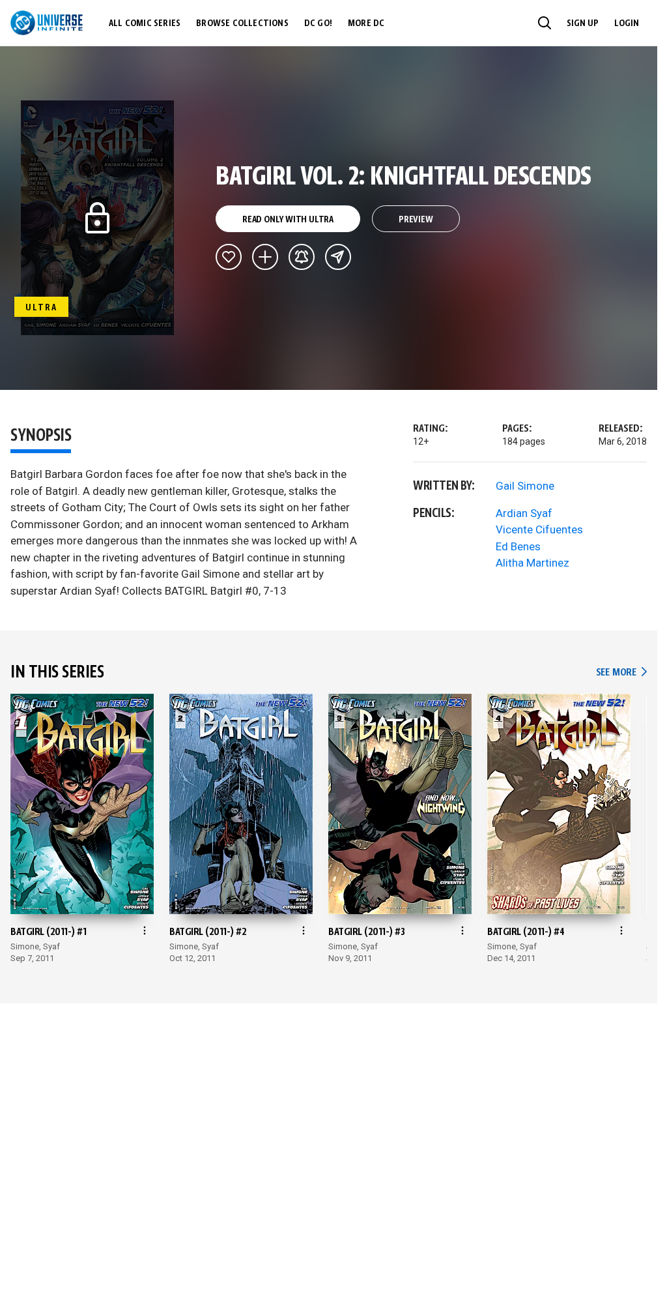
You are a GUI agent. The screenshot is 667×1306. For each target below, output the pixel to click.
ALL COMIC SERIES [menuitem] (144, 23)
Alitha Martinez (532, 562)
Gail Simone (525, 485)
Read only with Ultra (288, 220)
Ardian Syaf (524, 513)
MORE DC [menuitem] (366, 23)
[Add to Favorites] (229, 257)
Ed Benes (518, 546)
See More (621, 672)
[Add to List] (265, 257)
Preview (416, 220)
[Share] (338, 257)
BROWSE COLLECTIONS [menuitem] (242, 23)
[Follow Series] (302, 257)
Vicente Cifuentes (539, 529)
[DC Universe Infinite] (46, 23)
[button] (544, 23)
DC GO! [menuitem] (318, 23)
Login (626, 23)
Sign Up (583, 23)
